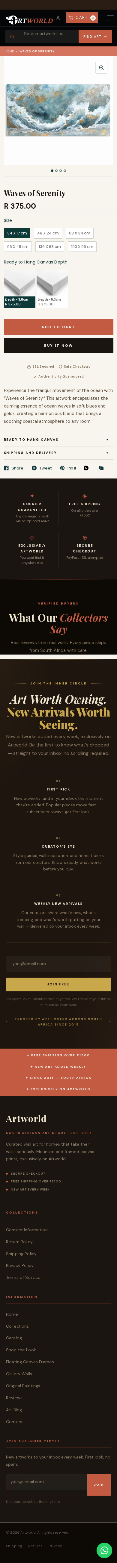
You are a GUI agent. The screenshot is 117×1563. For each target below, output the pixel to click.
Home (9, 51)
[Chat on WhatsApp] (104, 1550)
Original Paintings (23, 1385)
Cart (85, 17)
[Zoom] (101, 68)
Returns (35, 1546)
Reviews (14, 1397)
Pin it (72, 468)
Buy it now (58, 345)
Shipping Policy (21, 1253)
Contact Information (27, 1229)
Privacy (55, 1546)
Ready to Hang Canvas (31, 439)
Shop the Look (21, 1350)
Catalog (14, 1338)
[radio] (17, 233)
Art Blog (14, 1409)
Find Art (92, 36)
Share (17, 468)
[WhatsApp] (88, 468)
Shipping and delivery (30, 453)
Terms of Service (23, 1277)
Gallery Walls (19, 1373)
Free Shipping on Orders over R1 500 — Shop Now (58, 4)
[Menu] (110, 18)
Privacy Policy (20, 1265)
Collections (17, 1326)
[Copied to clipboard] (103, 468)
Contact (14, 1421)
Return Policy (19, 1241)
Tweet (46, 468)
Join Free (58, 984)
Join (99, 1485)
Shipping (14, 1546)
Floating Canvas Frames (30, 1361)
